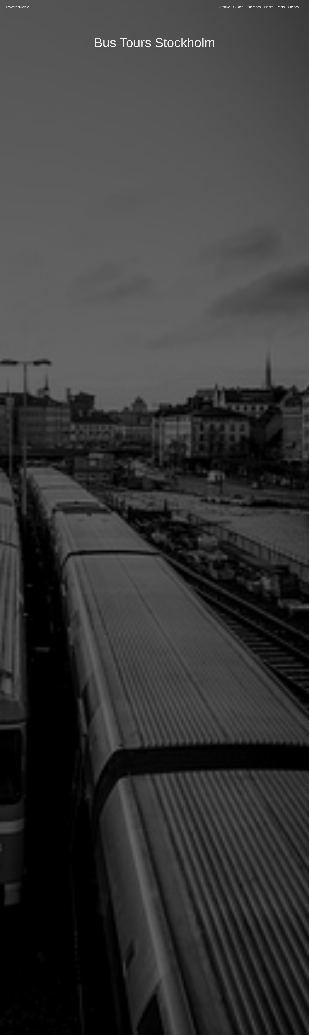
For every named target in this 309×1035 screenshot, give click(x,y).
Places (268, 7)
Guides (238, 7)
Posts (281, 7)
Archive (224, 7)
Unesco (293, 7)
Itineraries (254, 7)
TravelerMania (17, 7)
